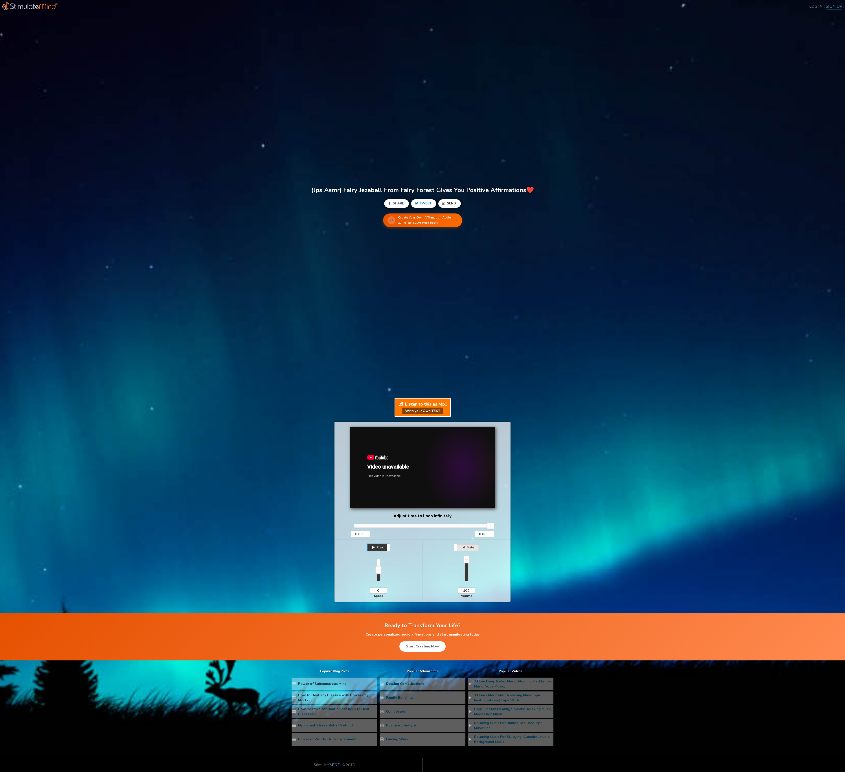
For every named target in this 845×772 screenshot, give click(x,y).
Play (379, 547)
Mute (470, 547)
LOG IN (816, 6)
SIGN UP (834, 6)
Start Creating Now (422, 646)
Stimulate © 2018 (334, 765)
